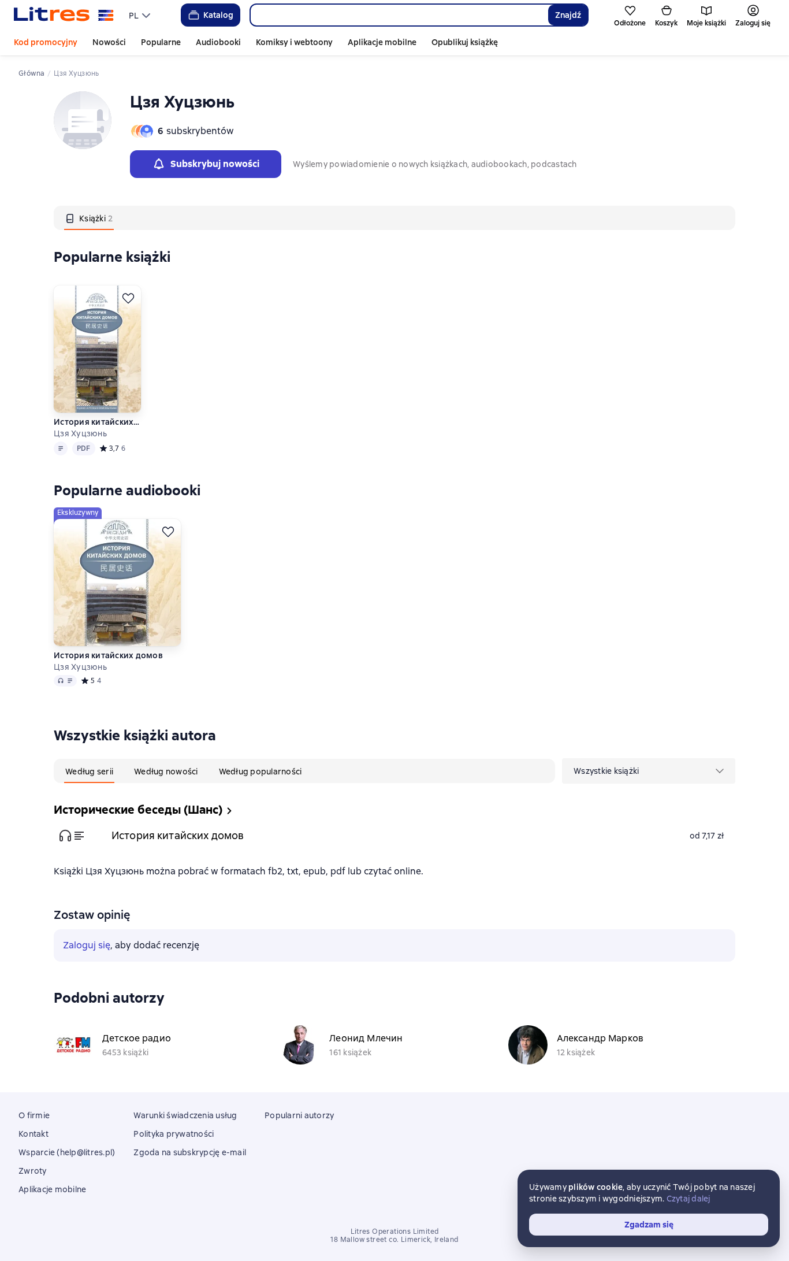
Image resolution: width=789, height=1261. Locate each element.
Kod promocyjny (45, 42)
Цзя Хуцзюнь (80, 433)
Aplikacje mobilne (382, 42)
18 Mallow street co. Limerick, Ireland (394, 1240)
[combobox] (399, 15)
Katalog (218, 15)
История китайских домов (97, 422)
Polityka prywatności (173, 1134)
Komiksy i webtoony (294, 42)
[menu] (141, 15)
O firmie (34, 1115)
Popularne (161, 42)
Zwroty (32, 1171)
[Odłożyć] (128, 298)
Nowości (109, 42)
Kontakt (33, 1134)
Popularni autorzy (299, 1115)
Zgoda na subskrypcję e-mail (189, 1152)
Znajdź (568, 15)
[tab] (89, 217)
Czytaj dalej (688, 1198)
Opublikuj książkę (464, 42)
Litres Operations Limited (395, 1231)
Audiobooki (218, 42)
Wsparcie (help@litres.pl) (66, 1152)
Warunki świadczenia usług (185, 1115)
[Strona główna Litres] (64, 15)
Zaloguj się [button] (86, 945)
